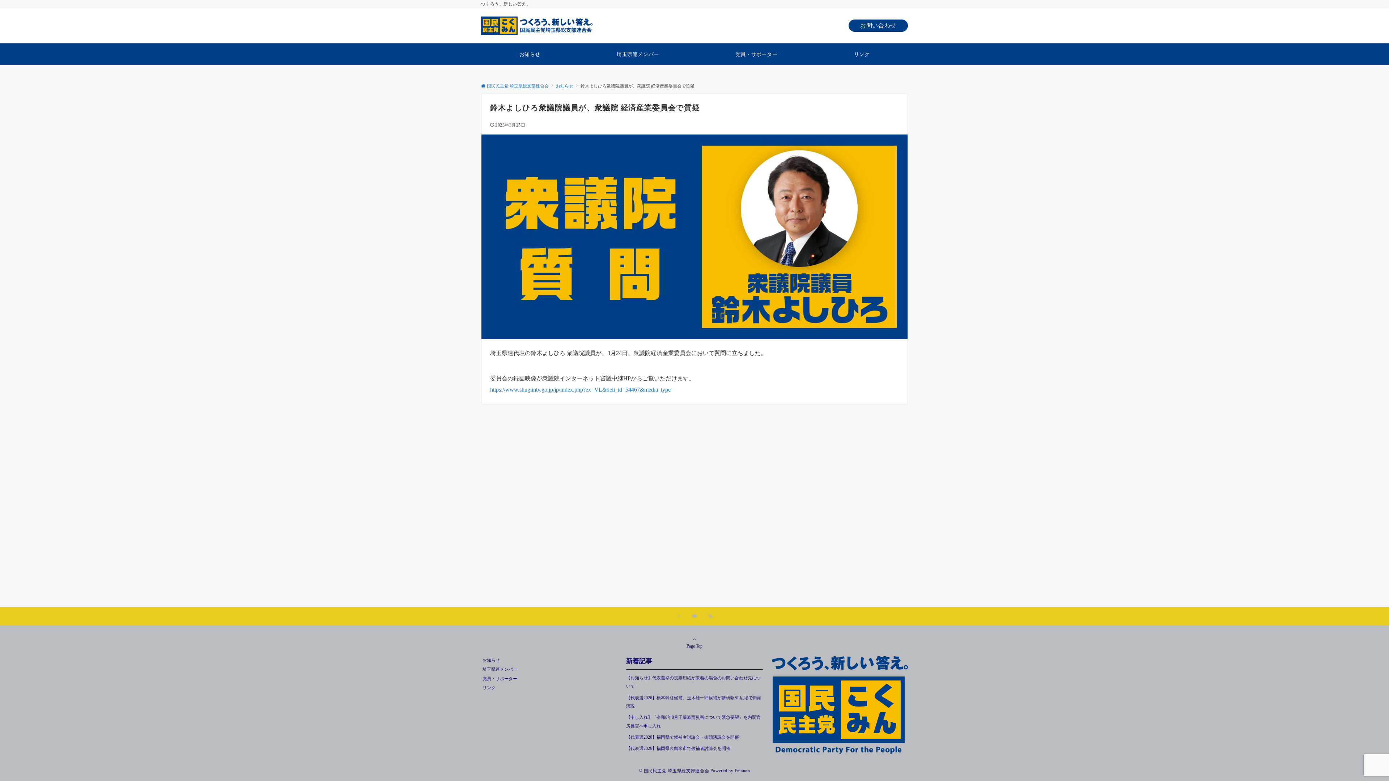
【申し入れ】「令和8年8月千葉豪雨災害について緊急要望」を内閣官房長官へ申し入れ (693, 721)
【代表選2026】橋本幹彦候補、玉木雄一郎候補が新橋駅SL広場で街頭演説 (693, 702)
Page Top (694, 646)
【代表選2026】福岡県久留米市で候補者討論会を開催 (678, 748)
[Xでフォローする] (679, 616)
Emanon (742, 771)
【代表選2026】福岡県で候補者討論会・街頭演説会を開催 (682, 737)
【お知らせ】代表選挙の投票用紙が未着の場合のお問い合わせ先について (693, 682)
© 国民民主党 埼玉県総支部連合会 (674, 771)
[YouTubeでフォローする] (694, 616)
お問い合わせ (878, 25)
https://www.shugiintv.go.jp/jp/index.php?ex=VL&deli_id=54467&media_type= (582, 390)
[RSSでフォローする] (710, 616)
